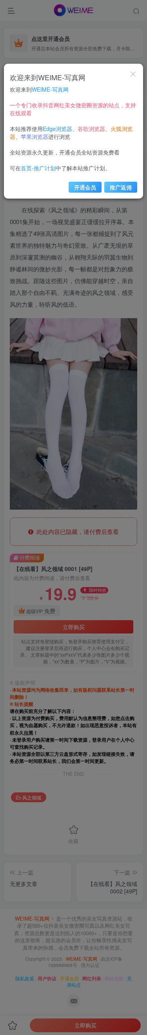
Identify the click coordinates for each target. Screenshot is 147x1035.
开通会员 (85, 187)
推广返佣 (121, 187)
